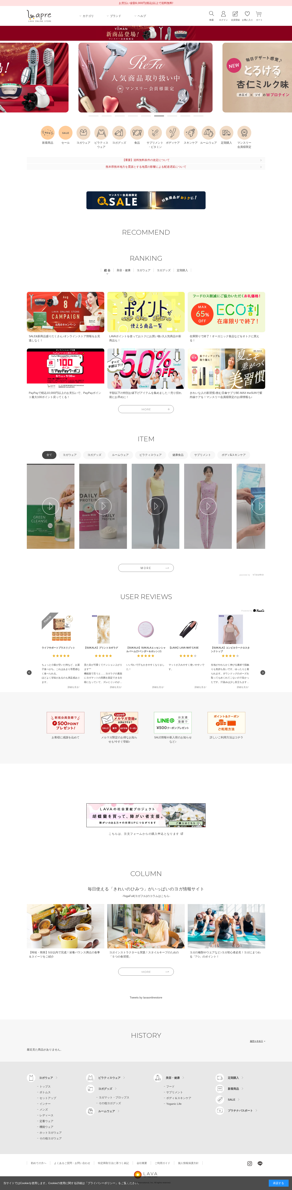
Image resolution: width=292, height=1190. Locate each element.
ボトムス (45, 1092)
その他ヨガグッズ (110, 1103)
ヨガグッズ (105, 1088)
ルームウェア (106, 1111)
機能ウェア (46, 1126)
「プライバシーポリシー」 (101, 1183)
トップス (45, 1086)
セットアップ (48, 1098)
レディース (46, 1115)
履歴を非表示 (256, 1041)
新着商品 (233, 1088)
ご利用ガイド (162, 1163)
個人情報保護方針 (188, 1163)
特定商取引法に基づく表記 (113, 1163)
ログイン (223, 20)
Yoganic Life (174, 1103)
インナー (45, 1103)
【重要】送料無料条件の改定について (146, 160)
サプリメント (174, 1092)
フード (170, 1086)
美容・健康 (173, 1077)
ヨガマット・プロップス (114, 1097)
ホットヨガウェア (51, 1132)
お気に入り (247, 20)
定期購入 (233, 1077)
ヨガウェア (46, 1077)
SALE (231, 1099)
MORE (146, 568)
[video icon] (50, 506)
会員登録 (235, 20)
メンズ (44, 1109)
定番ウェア (46, 1121)
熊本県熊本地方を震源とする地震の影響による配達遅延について (146, 166)
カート (259, 20)
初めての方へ (38, 1163)
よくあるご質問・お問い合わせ (72, 1163)
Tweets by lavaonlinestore (146, 997)
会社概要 (142, 1163)
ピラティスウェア (109, 1077)
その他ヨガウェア (51, 1138)
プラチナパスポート (240, 1110)
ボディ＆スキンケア (178, 1098)
